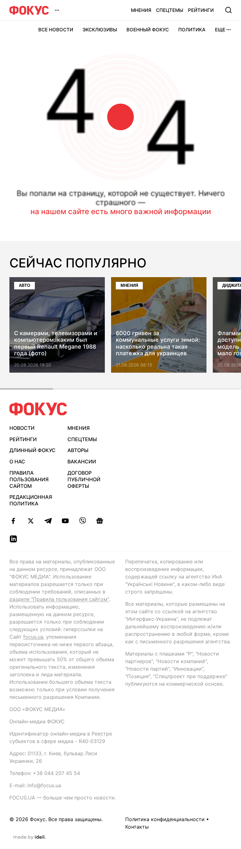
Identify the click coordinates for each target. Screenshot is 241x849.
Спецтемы (169, 10)
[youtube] (65, 520)
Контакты (137, 827)
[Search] (228, 10)
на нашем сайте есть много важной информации (120, 211)
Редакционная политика (30, 500)
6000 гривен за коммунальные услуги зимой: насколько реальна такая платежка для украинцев (158, 343)
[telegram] (48, 520)
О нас (17, 461)
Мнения (141, 10)
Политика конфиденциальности (165, 819)
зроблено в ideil (29, 837)
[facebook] (13, 520)
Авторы (77, 450)
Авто (24, 285)
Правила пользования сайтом (29, 479)
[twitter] (31, 520)
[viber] (82, 520)
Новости (22, 428)
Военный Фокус (147, 30)
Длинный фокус (32, 450)
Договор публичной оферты (83, 479)
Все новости (55, 30)
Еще (220, 30)
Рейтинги (201, 10)
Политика (192, 30)
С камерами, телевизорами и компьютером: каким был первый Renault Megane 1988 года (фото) (55, 343)
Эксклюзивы (100, 30)
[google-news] (100, 520)
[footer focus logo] (38, 409)
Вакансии (81, 461)
